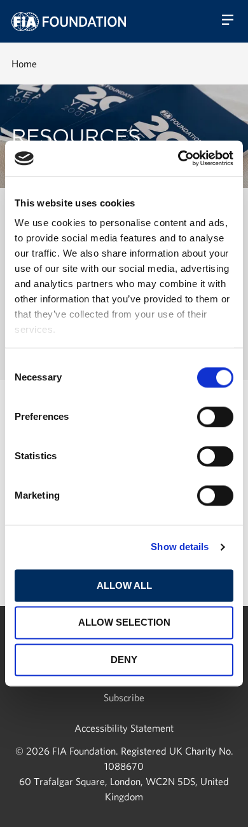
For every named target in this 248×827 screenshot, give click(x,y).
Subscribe (124, 697)
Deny (124, 659)
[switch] (215, 417)
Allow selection (124, 622)
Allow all (124, 585)
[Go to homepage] (68, 21)
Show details (180, 546)
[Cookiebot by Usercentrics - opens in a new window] (178, 158)
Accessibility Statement (124, 728)
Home (24, 63)
